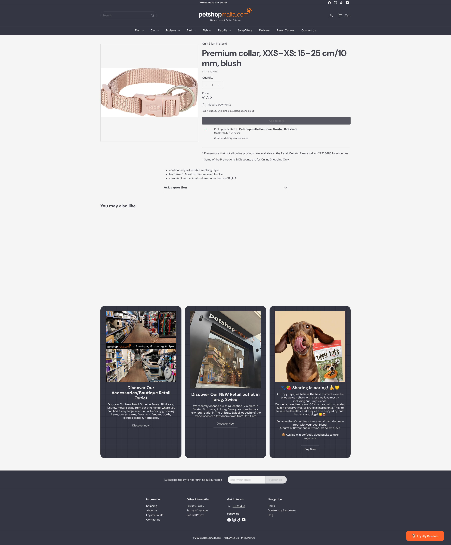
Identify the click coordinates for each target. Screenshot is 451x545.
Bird (190, 30)
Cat (153, 30)
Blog (270, 515)
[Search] (152, 15)
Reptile (223, 30)
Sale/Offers (245, 30)
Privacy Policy (195, 506)
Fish (205, 30)
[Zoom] (149, 92)
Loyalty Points (154, 515)
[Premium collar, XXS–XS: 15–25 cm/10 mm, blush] (119, 244)
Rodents (171, 30)
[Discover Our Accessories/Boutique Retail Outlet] (141, 346)
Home (271, 506)
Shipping (222, 110)
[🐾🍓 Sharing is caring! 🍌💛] (310, 346)
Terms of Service (197, 510)
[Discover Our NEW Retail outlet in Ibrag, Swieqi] (225, 349)
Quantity (207, 77)
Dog (138, 30)
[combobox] (128, 15)
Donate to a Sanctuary (282, 510)
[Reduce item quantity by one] (206, 85)
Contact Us (308, 30)
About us (151, 510)
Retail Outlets (285, 30)
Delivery (264, 30)
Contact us (153, 519)
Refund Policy (195, 515)
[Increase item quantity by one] (219, 85)
